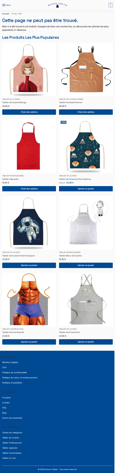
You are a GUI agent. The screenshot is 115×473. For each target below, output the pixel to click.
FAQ (4, 407)
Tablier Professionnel (13, 176)
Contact (5, 402)
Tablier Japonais (9, 448)
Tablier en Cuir (9, 458)
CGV (4, 367)
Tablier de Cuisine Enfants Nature (75, 179)
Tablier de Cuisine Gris (69, 332)
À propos (6, 397)
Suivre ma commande (12, 418)
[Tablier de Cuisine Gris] (86, 299)
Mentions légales (10, 362)
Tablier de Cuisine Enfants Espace (18, 255)
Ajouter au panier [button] (86, 188)
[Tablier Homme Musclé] (29, 299)
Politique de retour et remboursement (19, 377)
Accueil (5, 14)
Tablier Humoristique (13, 329)
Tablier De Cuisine (11, 99)
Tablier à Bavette (10, 179)
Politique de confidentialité (14, 372)
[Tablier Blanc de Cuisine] (86, 223)
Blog (4, 413)
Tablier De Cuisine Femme (71, 99)
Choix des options (29, 112)
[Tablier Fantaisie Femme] (86, 69)
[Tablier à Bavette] (29, 146)
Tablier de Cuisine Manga (14, 102)
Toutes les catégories (12, 432)
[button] (110, 5)
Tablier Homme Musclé (13, 332)
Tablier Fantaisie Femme (70, 102)
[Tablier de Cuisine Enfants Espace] (29, 223)
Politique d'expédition (12, 382)
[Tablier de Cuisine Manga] (29, 69)
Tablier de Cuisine (10, 437)
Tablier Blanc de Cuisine (70, 255)
